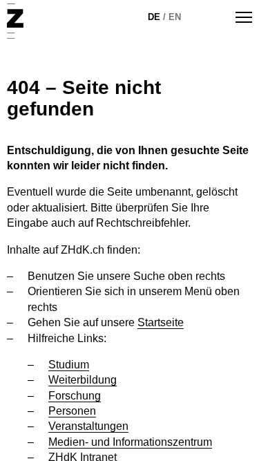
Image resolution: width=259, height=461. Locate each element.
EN (175, 17)
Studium (68, 364)
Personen (72, 411)
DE (154, 17)
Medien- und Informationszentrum (130, 442)
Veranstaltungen (88, 426)
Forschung (74, 396)
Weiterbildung (82, 380)
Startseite (160, 322)
